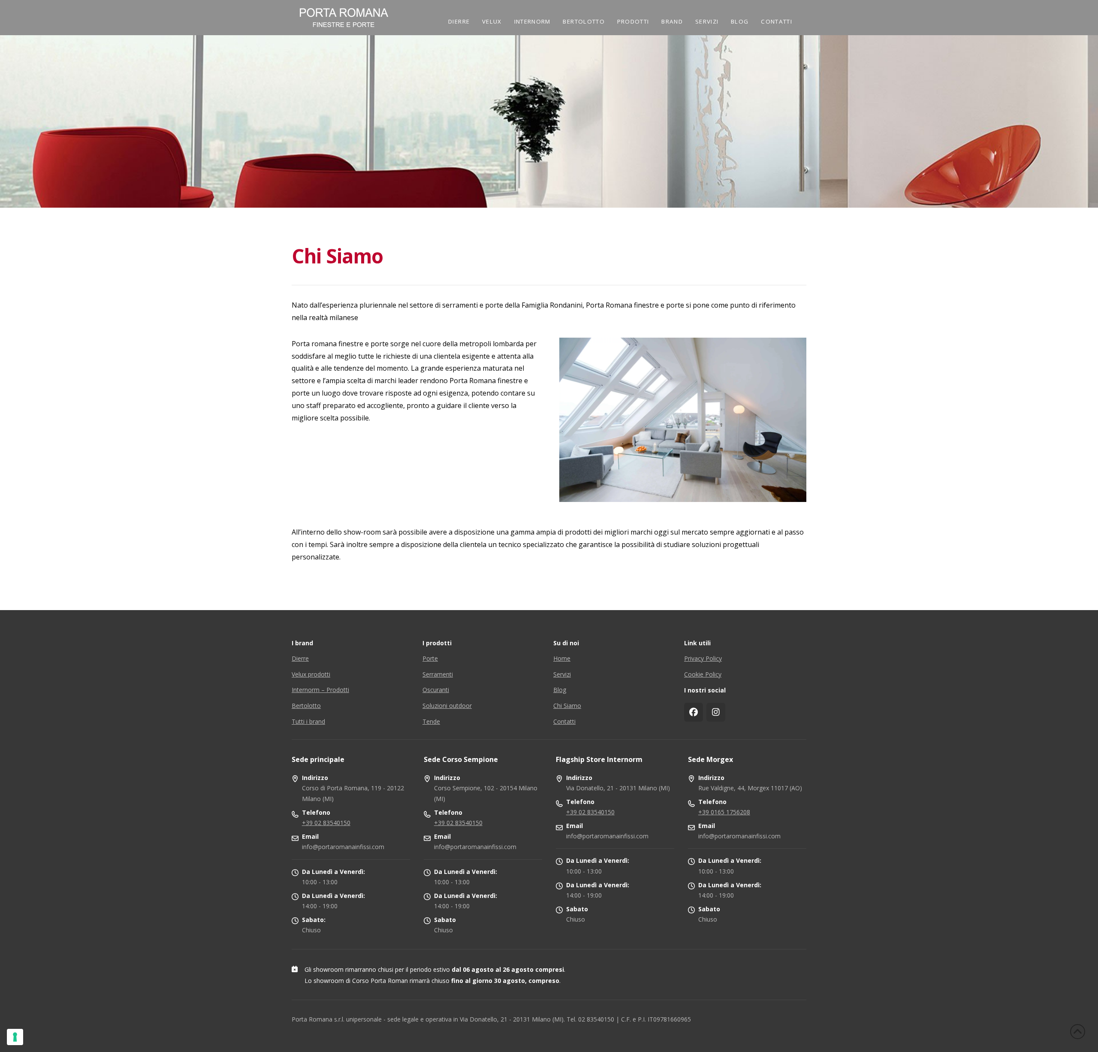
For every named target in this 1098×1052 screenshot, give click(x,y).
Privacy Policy (703, 658)
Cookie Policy (702, 674)
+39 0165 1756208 (724, 812)
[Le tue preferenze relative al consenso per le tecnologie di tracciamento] (15, 1037)
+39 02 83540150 (326, 823)
